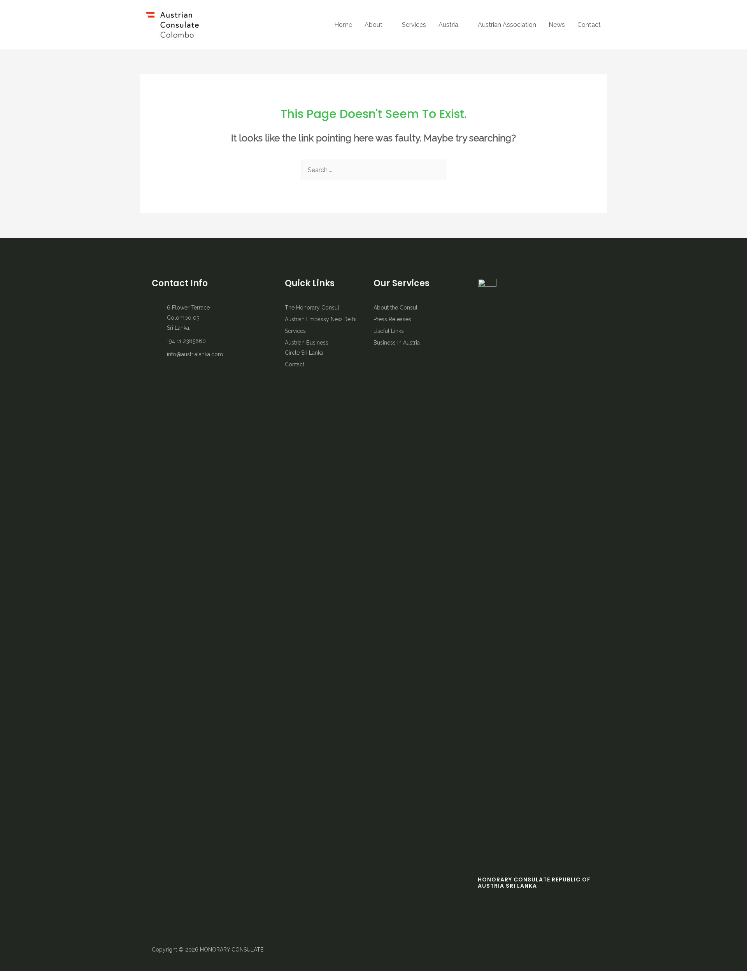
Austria (448, 24)
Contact (589, 24)
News (557, 24)
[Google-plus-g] (589, 949)
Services (414, 24)
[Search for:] (373, 170)
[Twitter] (562, 949)
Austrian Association (507, 24)
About (373, 24)
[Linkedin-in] (576, 949)
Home (343, 24)
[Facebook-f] (548, 949)
